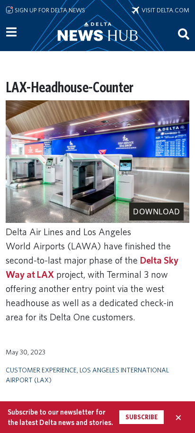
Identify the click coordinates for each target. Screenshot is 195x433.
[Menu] (11, 32)
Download (156, 211)
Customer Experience (41, 370)
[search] (183, 33)
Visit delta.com (164, 10)
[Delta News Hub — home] (97, 44)
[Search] (183, 33)
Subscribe (141, 417)
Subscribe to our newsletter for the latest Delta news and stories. (60, 416)
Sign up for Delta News (49, 10)
